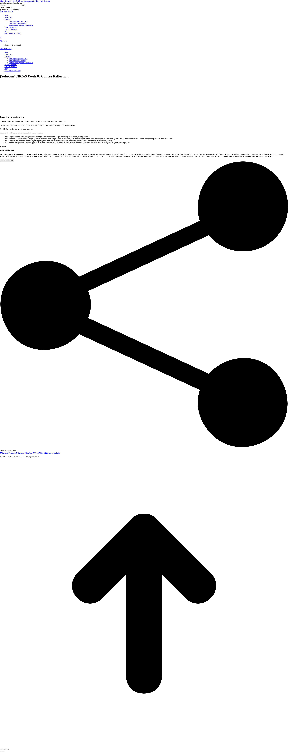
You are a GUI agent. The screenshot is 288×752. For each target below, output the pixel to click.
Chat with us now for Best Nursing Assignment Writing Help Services (25, 1)
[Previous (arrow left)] (1, 751)
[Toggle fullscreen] (5, 749)
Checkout (3, 41)
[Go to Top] (144, 747)
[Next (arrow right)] (3, 751)
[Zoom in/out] (8, 749)
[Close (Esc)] (1, 749)
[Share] (3, 749)
